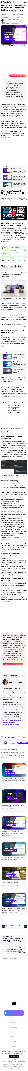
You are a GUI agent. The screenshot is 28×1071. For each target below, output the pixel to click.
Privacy (13, 1036)
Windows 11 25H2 (19, 200)
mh (20, 1068)
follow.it (13, 1044)
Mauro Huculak (9, 19)
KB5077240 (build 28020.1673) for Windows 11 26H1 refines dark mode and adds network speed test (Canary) (13, 884)
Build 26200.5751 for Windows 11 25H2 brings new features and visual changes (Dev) (13, 780)
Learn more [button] (19, 1053)
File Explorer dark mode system (10, 109)
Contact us (13, 1039)
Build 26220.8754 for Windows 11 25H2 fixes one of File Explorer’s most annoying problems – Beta (13, 910)
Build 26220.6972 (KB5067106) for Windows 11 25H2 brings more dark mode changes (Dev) (12, 807)
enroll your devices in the (12, 585)
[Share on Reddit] (2, 76)
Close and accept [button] (14, 1056)
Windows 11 (22, 132)
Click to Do (19, 316)
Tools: (13, 1020)
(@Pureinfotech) (17, 19)
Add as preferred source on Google (15, 1013)
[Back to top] (14, 1003)
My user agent (13, 1027)
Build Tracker (13, 1030)
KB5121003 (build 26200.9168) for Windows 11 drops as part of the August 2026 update (13, 833)
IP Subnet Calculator (13, 1025)
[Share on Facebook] (8, 76)
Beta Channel (11, 125)
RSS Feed (13, 1041)
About (13, 1034)
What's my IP (13, 1022)
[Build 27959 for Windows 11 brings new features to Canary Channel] (14, 849)
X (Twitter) (13, 1046)
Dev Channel (6, 108)
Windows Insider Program (16, 958)
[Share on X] (5, 76)
